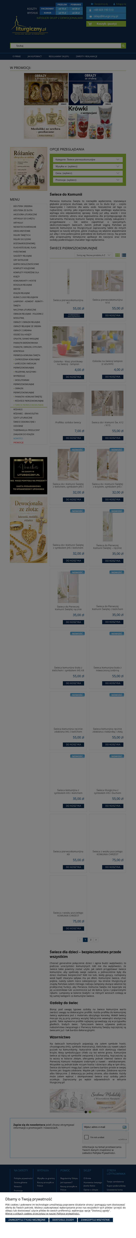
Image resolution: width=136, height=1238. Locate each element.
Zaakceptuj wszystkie (95, 1219)
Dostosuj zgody (63, 1219)
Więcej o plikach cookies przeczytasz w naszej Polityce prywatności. (42, 1213)
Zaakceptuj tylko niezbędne (26, 1219)
